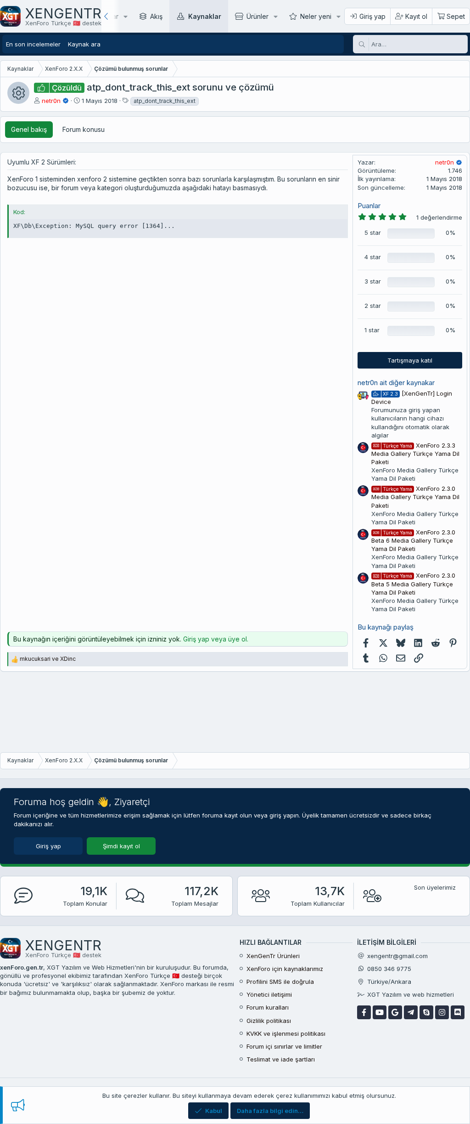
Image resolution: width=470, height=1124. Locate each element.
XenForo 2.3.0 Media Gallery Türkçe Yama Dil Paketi (415, 497)
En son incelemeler (33, 44)
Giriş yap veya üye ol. (215, 639)
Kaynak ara (84, 44)
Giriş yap (48, 846)
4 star (372, 257)
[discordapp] (457, 1012)
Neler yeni (315, 16)
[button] (125, 16)
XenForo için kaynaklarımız (284, 968)
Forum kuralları (267, 1007)
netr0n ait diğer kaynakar (396, 382)
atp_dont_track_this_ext (165, 100)
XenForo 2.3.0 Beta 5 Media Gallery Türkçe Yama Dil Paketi (413, 584)
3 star (372, 281)
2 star (372, 305)
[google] (395, 1012)
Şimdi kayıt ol (121, 846)
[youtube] (379, 1012)
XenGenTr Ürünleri (273, 955)
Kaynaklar (204, 16)
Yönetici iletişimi (269, 994)
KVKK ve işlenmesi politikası (285, 1033)
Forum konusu (83, 129)
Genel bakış (29, 129)
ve (48, 658)
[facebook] (364, 1012)
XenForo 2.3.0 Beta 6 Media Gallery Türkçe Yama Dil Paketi (413, 540)
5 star (372, 232)
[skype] (426, 1012)
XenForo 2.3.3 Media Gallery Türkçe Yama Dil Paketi (415, 453)
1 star (372, 330)
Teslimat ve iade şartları (280, 1059)
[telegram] (411, 1012)
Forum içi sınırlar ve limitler (284, 1046)
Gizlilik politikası (268, 1020)
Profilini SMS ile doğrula (280, 981)
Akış (156, 16)
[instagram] (442, 1012)
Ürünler (257, 16)
